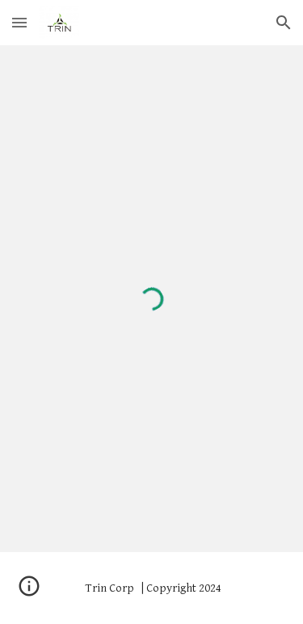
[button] (19, 22)
